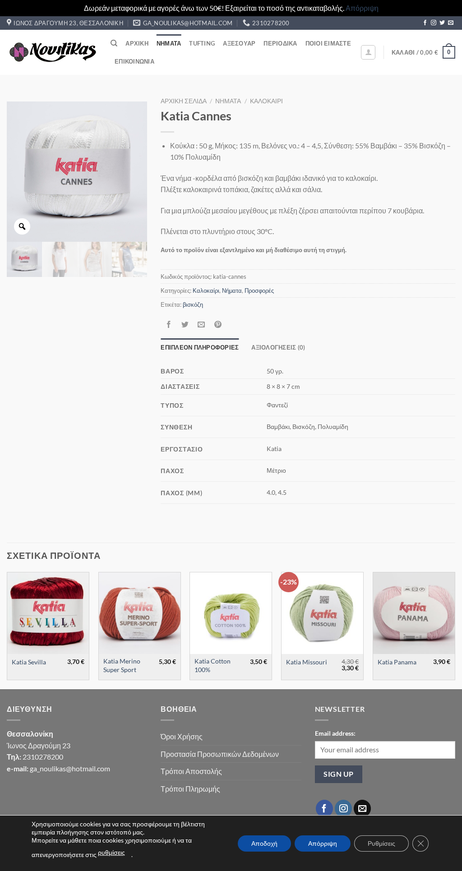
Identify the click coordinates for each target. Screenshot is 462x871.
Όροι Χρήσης (182, 736)
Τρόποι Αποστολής (191, 771)
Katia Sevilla (29, 662)
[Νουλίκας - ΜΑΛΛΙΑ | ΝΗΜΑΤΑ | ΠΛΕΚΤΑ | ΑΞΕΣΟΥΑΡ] (52, 52)
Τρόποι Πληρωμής (190, 788)
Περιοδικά (280, 43)
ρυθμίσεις (111, 852)
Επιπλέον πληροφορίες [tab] (200, 347)
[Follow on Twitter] (442, 23)
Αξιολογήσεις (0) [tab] (278, 347)
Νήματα (169, 43)
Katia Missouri (306, 662)
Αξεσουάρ (239, 43)
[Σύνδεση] (368, 52)
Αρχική (136, 43)
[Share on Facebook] (169, 325)
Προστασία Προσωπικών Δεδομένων (220, 754)
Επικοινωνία (134, 61)
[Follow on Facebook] (425, 23)
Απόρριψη (362, 8)
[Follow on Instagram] (433, 23)
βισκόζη (193, 304)
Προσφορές (259, 290)
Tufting (202, 43)
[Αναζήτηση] (114, 43)
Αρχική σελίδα (184, 101)
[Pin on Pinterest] (217, 325)
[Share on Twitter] (185, 325)
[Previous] (7, 629)
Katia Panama (397, 662)
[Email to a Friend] (201, 325)
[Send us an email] (450, 23)
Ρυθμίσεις (381, 843)
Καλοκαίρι (266, 101)
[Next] (455, 629)
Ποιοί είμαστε (328, 43)
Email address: (335, 733)
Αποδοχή (264, 843)
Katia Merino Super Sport (121, 665)
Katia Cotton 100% (212, 665)
